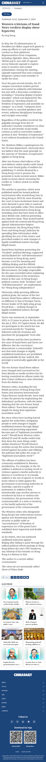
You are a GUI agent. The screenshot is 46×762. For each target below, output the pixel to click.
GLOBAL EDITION (26, 752)
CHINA (17, 752)
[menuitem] (26, 2)
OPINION (6, 8)
